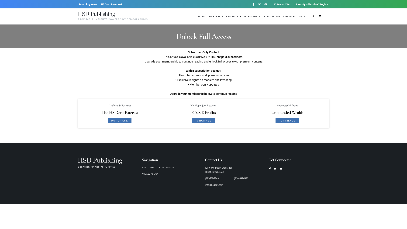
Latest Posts (252, 16)
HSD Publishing (96, 14)
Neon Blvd (270, 177)
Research (289, 16)
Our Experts (215, 16)
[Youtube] (266, 4)
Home (201, 16)
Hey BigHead (275, 185)
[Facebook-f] (253, 4)
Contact (303, 16)
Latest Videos (271, 16)
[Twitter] (260, 4)
